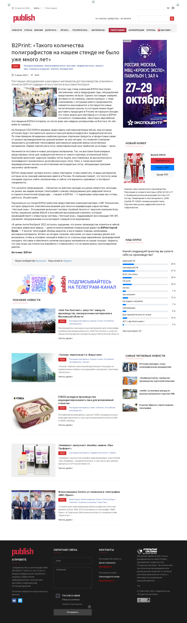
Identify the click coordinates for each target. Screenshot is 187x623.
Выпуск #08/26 (158, 155)
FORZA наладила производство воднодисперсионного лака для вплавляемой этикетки (86, 400)
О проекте (19, 559)
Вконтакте (41, 261)
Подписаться (162, 160)
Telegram (67, 261)
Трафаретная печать (86, 66)
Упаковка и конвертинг (39, 69)
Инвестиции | (74, 499)
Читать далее (65, 338)
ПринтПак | (102, 502)
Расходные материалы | (79, 321)
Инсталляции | (109, 499)
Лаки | (92, 408)
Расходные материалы (34, 66)
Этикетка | (100, 408)
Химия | (113, 453)
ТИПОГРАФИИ (117, 30)
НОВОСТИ (17, 30)
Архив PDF (162, 174)
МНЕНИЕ (38, 30)
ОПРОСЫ (150, 30)
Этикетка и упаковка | (87, 502)
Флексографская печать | (92, 499)
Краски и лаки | (96, 321)
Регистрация (51, 8)
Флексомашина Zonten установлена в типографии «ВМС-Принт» (89, 493)
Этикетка (55, 69)
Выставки (71, 66)
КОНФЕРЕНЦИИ (136, 30)
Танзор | (86, 362)
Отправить (73, 612)
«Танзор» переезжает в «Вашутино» (80, 354)
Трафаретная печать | (99, 453)
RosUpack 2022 (66, 69)
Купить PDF (162, 167)
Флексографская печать (55, 66)
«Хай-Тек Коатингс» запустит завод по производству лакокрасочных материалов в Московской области (85, 313)
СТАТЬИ (28, 30)
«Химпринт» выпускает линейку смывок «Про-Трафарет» (86, 446)
